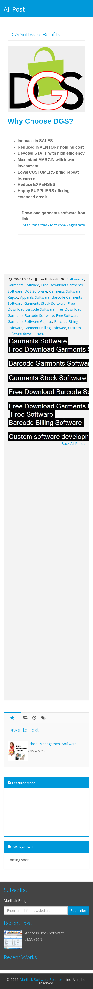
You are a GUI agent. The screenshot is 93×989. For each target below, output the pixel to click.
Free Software (67, 315)
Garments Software (23, 285)
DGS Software (35, 291)
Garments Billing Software (45, 327)
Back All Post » (73, 443)
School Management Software (52, 743)
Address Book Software (44, 933)
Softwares (75, 279)
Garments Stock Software (45, 303)
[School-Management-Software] (18, 751)
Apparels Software (35, 297)
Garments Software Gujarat (30, 321)
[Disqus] (46, 509)
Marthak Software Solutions (42, 979)
